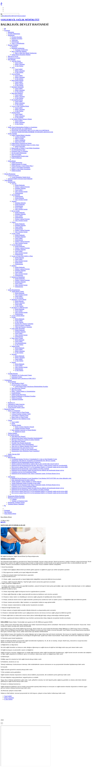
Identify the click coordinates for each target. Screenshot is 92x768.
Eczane (14, 317)
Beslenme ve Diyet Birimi (19, 299)
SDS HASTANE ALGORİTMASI (22, 129)
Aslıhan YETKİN (20, 137)
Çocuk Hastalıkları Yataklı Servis (21, 177)
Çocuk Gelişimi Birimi (18, 315)
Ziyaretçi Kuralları (17, 37)
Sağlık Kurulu (15, 346)
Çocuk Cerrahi (16, 233)
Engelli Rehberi (16, 393)
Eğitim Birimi (12, 161)
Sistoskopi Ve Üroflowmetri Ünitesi (22, 375)
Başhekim (14, 46)
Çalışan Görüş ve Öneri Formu (20, 412)
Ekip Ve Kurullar (16, 154)
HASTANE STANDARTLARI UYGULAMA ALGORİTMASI (30, 130)
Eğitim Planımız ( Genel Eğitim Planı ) (22, 166)
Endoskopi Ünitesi (17, 377)
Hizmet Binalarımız (9, 174)
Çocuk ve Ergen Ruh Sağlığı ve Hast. (22, 256)
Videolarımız (11, 476)
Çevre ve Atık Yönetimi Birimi (20, 106)
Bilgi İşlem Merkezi (17, 93)
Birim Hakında (19, 301)
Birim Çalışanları (20, 64)
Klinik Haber (19, 262)
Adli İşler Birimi (16, 61)
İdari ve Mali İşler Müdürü (19, 51)
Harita (13, 423)
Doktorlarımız (19, 193)
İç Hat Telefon (19, 66)
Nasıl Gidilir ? (19, 190)
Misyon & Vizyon (13, 56)
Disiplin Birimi (16, 112)
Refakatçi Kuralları (17, 38)
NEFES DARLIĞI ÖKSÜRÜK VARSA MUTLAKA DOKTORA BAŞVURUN (35, 464)
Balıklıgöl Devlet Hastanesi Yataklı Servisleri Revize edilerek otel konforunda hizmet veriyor (38, 470)
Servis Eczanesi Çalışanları (22, 325)
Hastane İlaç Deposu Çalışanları (24, 323)
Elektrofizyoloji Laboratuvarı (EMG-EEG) (24, 378)
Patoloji (14, 362)
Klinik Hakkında (20, 185)
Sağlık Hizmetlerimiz (14, 290)
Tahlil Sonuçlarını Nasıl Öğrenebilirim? (23, 444)
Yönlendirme (8, 380)
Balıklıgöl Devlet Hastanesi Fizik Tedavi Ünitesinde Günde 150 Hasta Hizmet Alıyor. (36, 473)
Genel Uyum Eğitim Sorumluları (21, 167)
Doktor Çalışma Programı (22, 187)
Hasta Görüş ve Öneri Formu (20, 417)
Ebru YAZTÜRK (20, 141)
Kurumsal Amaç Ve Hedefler (20, 151)
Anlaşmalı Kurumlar (17, 399)
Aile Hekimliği (16, 195)
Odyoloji (14, 354)
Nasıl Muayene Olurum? (19, 388)
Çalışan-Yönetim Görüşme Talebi (21, 414)
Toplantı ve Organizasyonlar (20, 501)
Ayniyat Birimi (16, 74)
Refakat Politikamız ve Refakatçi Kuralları (23, 396)
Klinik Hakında (19, 198)
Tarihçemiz (15, 40)
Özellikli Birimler (13, 373)
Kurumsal (7, 30)
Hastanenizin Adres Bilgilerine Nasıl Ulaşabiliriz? (26, 451)
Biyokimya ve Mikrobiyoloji (20, 307)
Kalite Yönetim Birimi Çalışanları (21, 135)
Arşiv (13, 67)
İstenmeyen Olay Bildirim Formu (21, 418)
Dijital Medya (8, 456)
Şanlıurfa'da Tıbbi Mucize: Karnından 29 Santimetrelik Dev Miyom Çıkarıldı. (34, 460)
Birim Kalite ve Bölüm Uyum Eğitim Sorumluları (26, 148)
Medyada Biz (12, 457)
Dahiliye (14, 265)
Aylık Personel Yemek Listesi (16, 407)
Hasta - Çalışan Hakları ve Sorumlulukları (23, 391)
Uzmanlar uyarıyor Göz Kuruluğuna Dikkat (24, 472)
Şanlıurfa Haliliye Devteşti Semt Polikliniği (20, 178)
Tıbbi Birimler (8, 180)
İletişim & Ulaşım (9, 409)
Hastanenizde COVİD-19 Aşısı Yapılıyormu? (24, 449)
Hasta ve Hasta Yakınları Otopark (24, 427)
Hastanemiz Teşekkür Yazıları (16, 502)
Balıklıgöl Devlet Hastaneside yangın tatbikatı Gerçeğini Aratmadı (30, 468)
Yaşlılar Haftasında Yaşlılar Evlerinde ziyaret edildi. (26, 483)
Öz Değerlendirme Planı (18, 149)
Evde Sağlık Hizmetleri (18, 328)
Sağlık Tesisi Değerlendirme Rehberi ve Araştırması (22, 127)
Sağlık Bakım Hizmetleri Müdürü (21, 54)
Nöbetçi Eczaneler (17, 398)
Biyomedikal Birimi (17, 100)
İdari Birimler (12, 59)
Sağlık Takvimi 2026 (14, 454)
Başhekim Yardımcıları (18, 48)
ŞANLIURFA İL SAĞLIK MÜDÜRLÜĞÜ (20, 20)
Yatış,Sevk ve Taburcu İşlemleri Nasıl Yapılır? (24, 446)
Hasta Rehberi (12, 381)
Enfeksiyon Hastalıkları (18, 277)
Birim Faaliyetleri (20, 146)
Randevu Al (11, 402)
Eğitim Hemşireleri (17, 162)
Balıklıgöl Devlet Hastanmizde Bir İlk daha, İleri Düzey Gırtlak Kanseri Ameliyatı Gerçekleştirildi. (39, 465)
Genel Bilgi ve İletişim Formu (20, 415)
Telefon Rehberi (12, 433)
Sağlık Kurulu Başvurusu (19, 394)
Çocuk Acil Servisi (13, 175)
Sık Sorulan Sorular (13, 435)
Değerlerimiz (15, 42)
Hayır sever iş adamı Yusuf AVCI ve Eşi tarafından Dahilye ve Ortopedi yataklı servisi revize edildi (40, 467)
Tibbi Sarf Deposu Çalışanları (23, 327)
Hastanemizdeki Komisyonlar (20, 156)
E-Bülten (14, 499)
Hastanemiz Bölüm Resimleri (16, 496)
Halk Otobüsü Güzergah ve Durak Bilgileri (24, 430)
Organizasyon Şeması (14, 58)
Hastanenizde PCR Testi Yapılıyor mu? (23, 447)
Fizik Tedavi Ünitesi (17, 338)
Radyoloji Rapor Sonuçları (15, 406)
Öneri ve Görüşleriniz (14, 410)
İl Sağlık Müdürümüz (14, 33)
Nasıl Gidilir (18, 304)
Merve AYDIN (19, 138)
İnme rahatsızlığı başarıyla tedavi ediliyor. (23, 480)
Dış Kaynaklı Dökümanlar (19, 153)
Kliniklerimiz (11, 182)
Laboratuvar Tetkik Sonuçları (16, 404)
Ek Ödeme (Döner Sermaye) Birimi (22, 119)
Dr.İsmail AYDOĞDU (21, 50)
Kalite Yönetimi (12, 133)
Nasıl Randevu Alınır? (18, 383)
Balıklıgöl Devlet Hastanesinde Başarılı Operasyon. (26, 462)
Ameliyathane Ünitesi (18, 291)
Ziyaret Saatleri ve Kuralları (19, 385)
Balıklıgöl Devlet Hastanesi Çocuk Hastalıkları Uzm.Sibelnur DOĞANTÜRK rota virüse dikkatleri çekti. (41, 478)
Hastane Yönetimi (13, 45)
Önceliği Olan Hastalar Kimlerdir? (21, 443)
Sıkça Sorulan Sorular (21, 191)
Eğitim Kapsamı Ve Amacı (19, 164)
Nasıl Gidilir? (19, 62)
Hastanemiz (11, 35)
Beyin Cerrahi (15, 211)
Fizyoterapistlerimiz (20, 343)
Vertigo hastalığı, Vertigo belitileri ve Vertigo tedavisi (26, 481)
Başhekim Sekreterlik (18, 87)
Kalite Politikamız (17, 158)
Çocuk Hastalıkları (17, 244)
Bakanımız (11, 32)
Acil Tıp (14, 183)
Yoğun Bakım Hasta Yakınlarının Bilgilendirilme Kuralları (31, 386)
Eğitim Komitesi (16, 170)
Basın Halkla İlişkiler (17, 80)
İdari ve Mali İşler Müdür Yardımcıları (26, 53)
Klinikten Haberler (20, 188)
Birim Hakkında (19, 293)
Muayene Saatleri (16, 389)
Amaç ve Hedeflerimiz (18, 43)
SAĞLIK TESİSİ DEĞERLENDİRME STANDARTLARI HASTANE (32, 132)
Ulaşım (10, 420)
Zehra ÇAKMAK (20, 140)
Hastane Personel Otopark (22, 428)
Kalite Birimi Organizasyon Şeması (22, 143)
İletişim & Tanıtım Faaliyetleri (16, 497)
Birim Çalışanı (19, 83)
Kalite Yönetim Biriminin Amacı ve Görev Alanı (25, 145)
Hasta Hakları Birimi (10, 513)
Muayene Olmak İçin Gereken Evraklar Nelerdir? (26, 439)
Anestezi (14, 201)
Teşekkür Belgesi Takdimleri (16, 504)
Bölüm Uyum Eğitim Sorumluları (21, 169)
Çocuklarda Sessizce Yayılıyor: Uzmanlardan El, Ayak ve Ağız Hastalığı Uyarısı (34, 459)
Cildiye (14, 222)
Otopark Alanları (16, 425)
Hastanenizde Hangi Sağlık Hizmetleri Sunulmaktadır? (27, 438)
